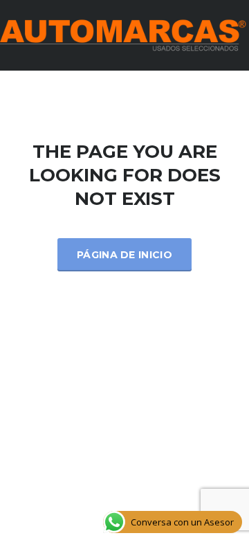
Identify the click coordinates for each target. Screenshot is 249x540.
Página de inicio (124, 255)
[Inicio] (124, 34)
